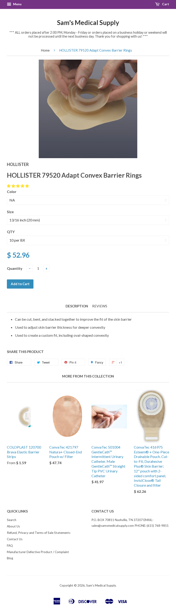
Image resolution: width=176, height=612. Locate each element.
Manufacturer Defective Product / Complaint (38, 552)
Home (45, 50)
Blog (10, 558)
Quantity (14, 268)
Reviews (99, 306)
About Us (13, 526)
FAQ (10, 545)
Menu (17, 4)
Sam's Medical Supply (88, 22)
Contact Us (14, 539)
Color (11, 191)
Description (77, 306)
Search (11, 520)
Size (10, 212)
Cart (165, 4)
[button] (18, 186)
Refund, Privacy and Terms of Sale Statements (38, 533)
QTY (11, 231)
